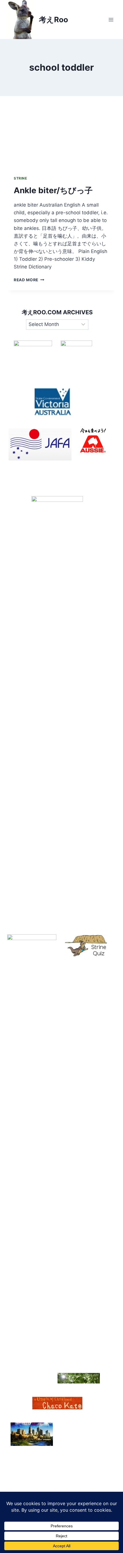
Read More (29, 280)
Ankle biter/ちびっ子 (53, 190)
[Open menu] (111, 19)
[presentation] (61, 132)
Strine (20, 178)
